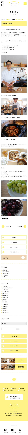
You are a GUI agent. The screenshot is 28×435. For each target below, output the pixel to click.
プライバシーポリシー (9, 390)
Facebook (7, 430)
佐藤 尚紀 (4, 293)
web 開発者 (4, 286)
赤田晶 (3, 308)
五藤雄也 (4, 289)
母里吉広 (4, 303)
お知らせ (6, 388)
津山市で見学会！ (6, 273)
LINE (21, 430)
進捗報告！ (4, 270)
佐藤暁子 (4, 295)
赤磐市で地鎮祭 (5, 271)
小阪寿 (3, 299)
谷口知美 (4, 306)
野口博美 (4, 310)
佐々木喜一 (4, 291)
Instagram (15, 430)
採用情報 (22, 388)
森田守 (3, 301)
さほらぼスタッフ (19, 19)
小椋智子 (4, 297)
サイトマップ (22, 390)
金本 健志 (4, 312)
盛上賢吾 (4, 304)
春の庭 (3, 276)
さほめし (9, 19)
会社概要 (14, 388)
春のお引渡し (5, 275)
